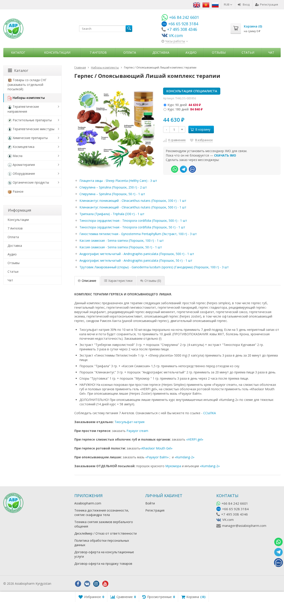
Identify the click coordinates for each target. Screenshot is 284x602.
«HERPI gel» (194, 439)
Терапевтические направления (23, 108)
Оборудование (24, 173)
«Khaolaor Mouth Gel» (156, 448)
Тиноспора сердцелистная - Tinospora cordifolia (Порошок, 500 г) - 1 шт (133, 220)
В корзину (202, 129)
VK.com (228, 519)
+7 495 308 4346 (234, 514)
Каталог (18, 52)
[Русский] (215, 4)
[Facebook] (77, 583)
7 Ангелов (98, 52)
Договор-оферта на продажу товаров (103, 563)
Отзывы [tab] (152, 280)
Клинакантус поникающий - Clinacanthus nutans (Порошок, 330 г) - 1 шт (132, 200)
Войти (150, 503)
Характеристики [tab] (120, 280)
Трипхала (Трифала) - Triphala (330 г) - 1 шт (111, 214)
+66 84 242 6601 (234, 503)
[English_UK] (196, 4)
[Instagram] (96, 583)
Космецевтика (23, 147)
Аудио (191, 52)
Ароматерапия (24, 165)
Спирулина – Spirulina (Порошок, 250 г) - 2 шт (113, 187)
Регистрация (269, 4)
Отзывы (219, 52)
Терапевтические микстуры (33, 129)
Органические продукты (31, 182)
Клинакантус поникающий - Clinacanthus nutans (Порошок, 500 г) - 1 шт (132, 207)
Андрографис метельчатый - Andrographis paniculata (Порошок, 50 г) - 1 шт (135, 260)
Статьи (248, 52)
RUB (227, 4)
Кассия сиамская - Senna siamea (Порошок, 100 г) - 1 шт (121, 240)
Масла (17, 156)
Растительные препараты (32, 120)
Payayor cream (137, 431)
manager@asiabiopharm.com (244, 525)
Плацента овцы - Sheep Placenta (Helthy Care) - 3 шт (118, 180)
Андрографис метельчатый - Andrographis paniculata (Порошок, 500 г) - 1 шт (136, 254)
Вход (246, 4)
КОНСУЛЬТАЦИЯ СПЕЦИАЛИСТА (191, 91)
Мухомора (173, 466)
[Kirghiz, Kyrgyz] (205, 4)
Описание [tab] (89, 280)
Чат (271, 52)
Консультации (57, 52)
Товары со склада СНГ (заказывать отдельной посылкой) (27, 84)
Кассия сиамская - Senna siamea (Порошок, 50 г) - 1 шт (120, 247)
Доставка (160, 52)
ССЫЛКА (209, 413)
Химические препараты (30, 138)
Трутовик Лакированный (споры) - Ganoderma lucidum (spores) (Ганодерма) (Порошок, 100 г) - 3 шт (154, 267)
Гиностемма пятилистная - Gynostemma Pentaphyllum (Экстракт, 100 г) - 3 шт (138, 234)
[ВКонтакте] (87, 583)
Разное (18, 191)
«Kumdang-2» (184, 457)
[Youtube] (105, 583)
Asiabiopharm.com (87, 503)
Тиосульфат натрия (129, 422)
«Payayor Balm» (157, 457)
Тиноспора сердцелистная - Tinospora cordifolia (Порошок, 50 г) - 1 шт (132, 227)
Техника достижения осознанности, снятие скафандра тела (101, 512)
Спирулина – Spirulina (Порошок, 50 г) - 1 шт (112, 194)
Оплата (129, 52)
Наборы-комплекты (29, 98)
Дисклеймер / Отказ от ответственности (105, 533)
